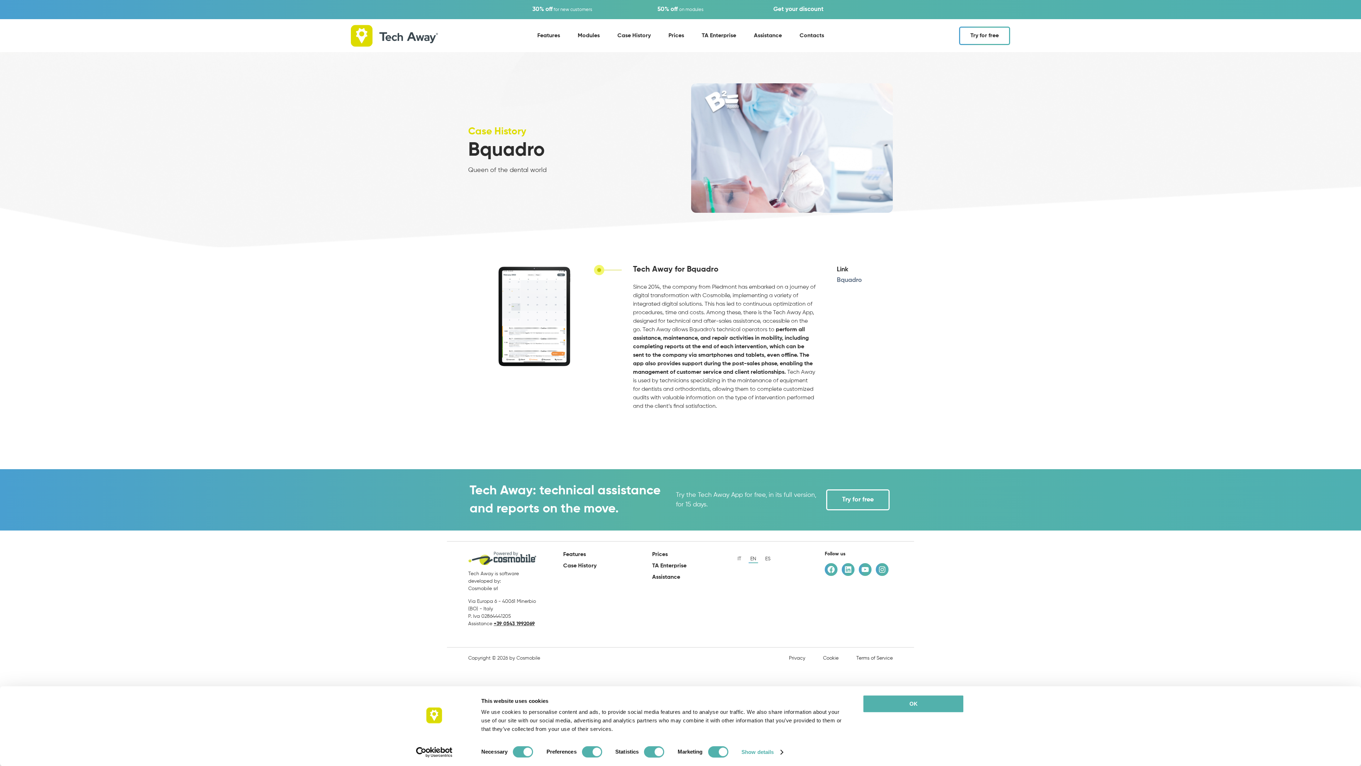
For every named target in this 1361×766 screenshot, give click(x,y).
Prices (676, 36)
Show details (757, 752)
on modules (680, 9)
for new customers (562, 9)
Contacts (812, 36)
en (753, 558)
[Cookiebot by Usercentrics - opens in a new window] (434, 752)
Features (548, 36)
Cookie (831, 658)
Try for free (984, 36)
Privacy (797, 658)
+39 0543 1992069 (514, 623)
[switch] (592, 751)
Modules (589, 36)
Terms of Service (874, 658)
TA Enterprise (719, 36)
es (768, 558)
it (739, 558)
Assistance (768, 36)
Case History (634, 36)
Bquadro (849, 280)
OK (913, 704)
